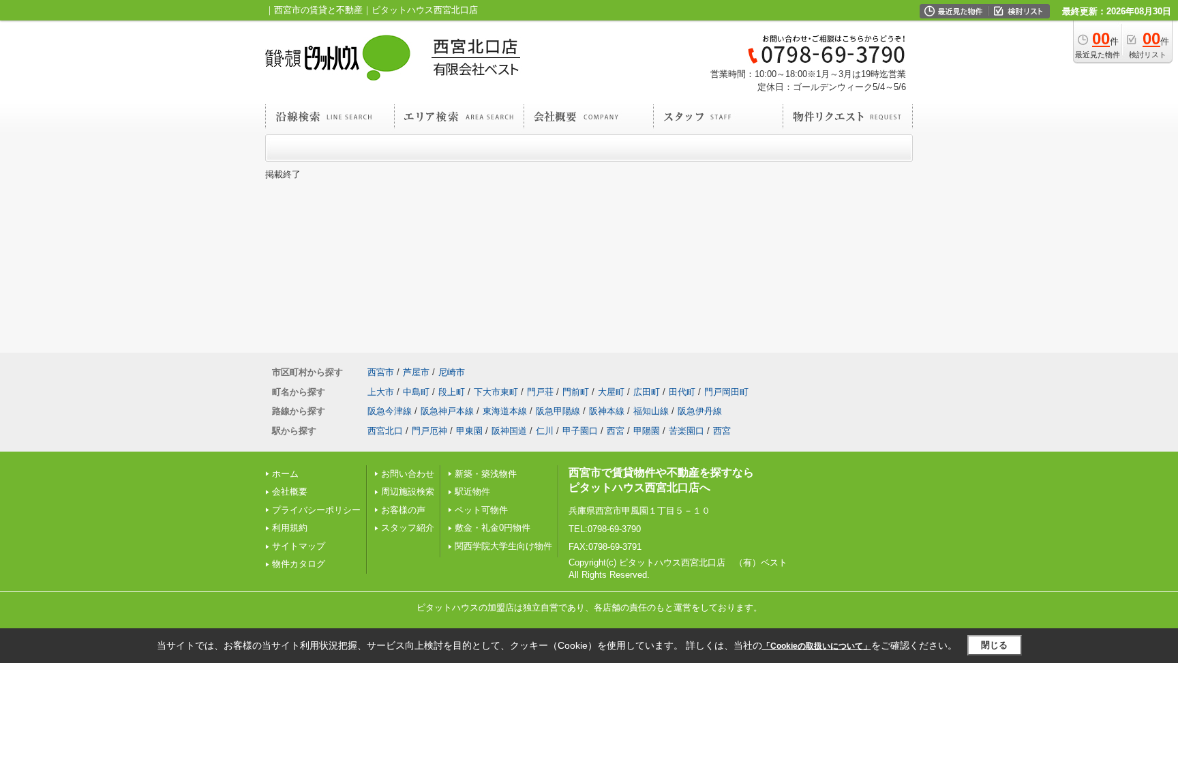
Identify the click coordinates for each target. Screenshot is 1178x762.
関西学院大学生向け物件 (503, 546)
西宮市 (380, 372)
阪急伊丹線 (700, 411)
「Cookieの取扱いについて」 (816, 646)
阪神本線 (606, 411)
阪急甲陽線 (558, 411)
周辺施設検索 (407, 491)
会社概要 (289, 491)
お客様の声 (403, 510)
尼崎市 (451, 372)
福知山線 (651, 411)
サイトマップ (298, 546)
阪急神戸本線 (447, 411)
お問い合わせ (407, 474)
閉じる (994, 645)
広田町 (646, 392)
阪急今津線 (389, 411)
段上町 (451, 392)
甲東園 (469, 431)
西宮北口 (385, 431)
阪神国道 (509, 431)
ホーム (285, 474)
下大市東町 (496, 392)
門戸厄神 (429, 431)
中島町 (416, 392)
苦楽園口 (686, 431)
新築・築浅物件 (486, 474)
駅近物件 (472, 491)
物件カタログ (298, 564)
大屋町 (611, 392)
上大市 (380, 392)
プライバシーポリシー (316, 510)
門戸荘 (540, 392)
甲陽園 (646, 431)
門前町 (575, 392)
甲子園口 (580, 431)
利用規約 (289, 528)
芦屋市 (416, 372)
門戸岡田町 (726, 392)
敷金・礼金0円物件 (492, 528)
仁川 (545, 431)
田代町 (682, 392)
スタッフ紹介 (407, 528)
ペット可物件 (481, 510)
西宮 (615, 431)
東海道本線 (505, 411)
